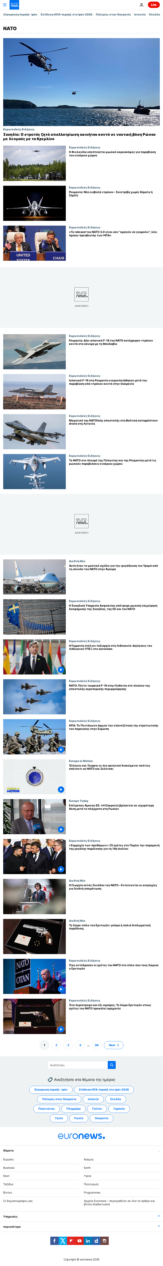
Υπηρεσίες (10, 1216)
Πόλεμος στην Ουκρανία (113, 14)
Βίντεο (7, 1192)
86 (97, 1045)
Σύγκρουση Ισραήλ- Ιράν (20, 14)
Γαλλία (97, 1108)
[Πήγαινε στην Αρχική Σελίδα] (14, 5)
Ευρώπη (8, 1159)
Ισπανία (140, 14)
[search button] (112, 1065)
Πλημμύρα (73, 1108)
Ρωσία (78, 1118)
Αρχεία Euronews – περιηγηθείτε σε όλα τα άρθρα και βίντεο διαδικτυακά (119, 1202)
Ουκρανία (101, 1118)
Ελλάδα (154, 14)
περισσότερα (12, 1226)
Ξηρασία (119, 1108)
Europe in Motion (81, 760)
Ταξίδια (8, 1184)
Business (9, 1167)
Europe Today (78, 800)
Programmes (92, 1192)
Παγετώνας (46, 1108)
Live (154, 4)
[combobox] (82, 1065)
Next (112, 1045)
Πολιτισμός (91, 1184)
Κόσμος (89, 1159)
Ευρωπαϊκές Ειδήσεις (19, 129)
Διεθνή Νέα (77, 561)
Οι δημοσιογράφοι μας (18, 1200)
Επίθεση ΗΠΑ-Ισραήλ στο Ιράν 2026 (66, 14)
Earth (87, 1167)
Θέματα (8, 1150)
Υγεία (59, 1118)
